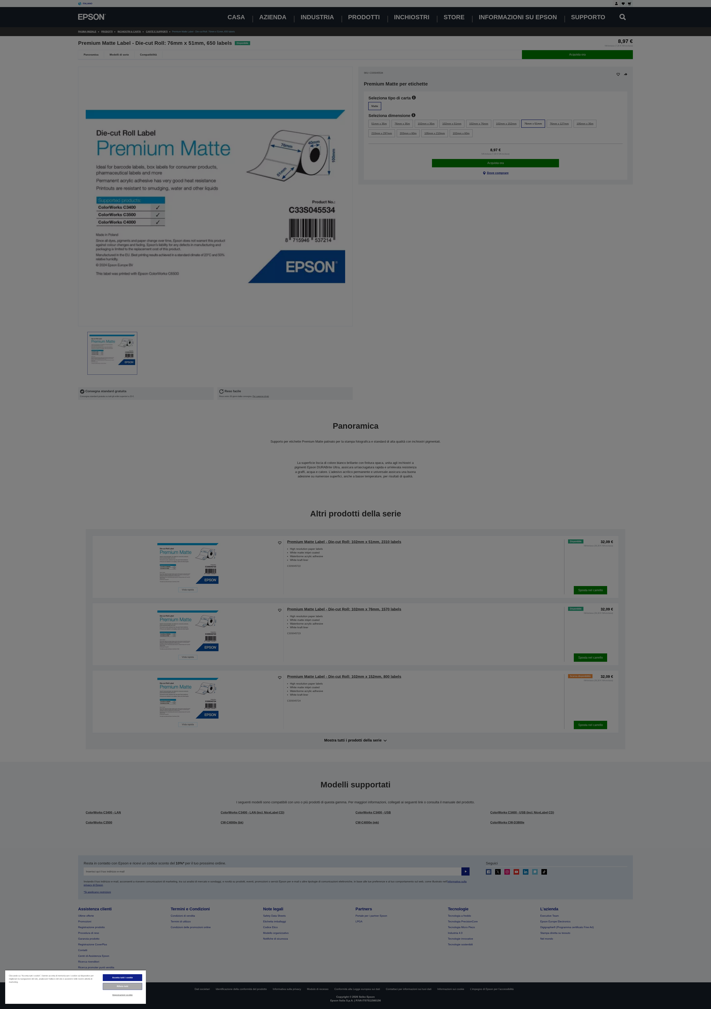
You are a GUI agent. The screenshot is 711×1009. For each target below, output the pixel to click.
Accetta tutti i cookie (122, 977)
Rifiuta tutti (122, 986)
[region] (75, 987)
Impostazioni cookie (122, 995)
